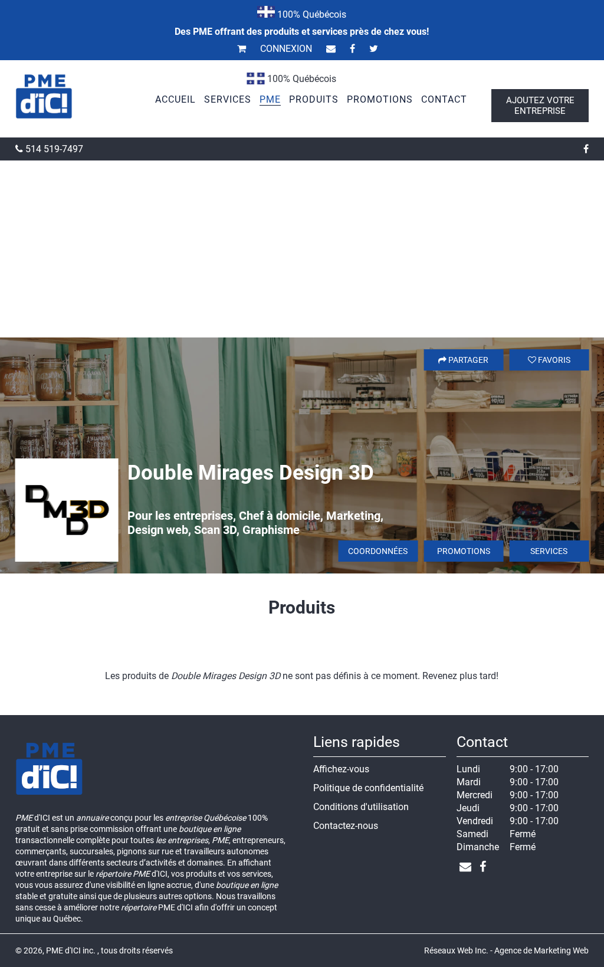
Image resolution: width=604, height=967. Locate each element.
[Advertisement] (302, 249)
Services (548, 551)
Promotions (463, 551)
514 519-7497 (53, 149)
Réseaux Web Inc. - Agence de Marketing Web (506, 950)
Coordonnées (378, 551)
